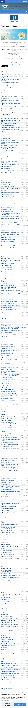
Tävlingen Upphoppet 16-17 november (9, 198)
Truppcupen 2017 (4, 647)
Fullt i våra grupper (5, 402)
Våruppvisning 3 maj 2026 (6, 108)
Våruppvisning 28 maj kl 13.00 (7, 299)
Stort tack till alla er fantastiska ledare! (9, 686)
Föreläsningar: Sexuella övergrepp (8, 516)
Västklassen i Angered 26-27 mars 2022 (9, 367)
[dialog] (14, 699)
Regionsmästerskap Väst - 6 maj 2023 (9, 301)
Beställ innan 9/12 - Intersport (7, 530)
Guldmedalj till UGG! (5, 679)
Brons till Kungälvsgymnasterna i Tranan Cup (10, 610)
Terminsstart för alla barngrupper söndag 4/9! (10, 669)
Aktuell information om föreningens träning (10, 458)
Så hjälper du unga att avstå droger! (8, 307)
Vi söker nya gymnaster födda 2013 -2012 (9, 222)
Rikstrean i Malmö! (5, 271)
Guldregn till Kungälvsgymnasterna (8, 196)
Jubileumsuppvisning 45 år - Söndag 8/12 (10, 476)
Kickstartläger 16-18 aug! (6, 498)
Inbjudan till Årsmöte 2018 (6, 587)
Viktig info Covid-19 (5, 435)
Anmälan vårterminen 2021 (6, 420)
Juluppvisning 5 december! (6, 688)
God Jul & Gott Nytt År (5, 597)
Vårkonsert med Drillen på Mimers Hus (9, 252)
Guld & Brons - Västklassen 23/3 (7, 512)
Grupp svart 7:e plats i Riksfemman (8, 393)
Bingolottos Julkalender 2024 (7, 200)
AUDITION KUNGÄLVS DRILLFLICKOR (9, 437)
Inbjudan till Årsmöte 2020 (6, 462)
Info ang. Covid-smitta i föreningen (8, 416)
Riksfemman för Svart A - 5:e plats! (8, 140)
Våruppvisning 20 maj (5, 573)
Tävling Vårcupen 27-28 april (7, 508)
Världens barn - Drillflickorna (7, 342)
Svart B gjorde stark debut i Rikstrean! (9, 90)
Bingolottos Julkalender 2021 (7, 398)
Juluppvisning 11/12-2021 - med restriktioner (10, 387)
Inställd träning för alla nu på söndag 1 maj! (10, 673)
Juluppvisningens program (6, 383)
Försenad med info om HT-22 (7, 353)
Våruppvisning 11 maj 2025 (6, 184)
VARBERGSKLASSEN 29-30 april (7, 303)
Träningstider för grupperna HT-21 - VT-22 (9, 404)
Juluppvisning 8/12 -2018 (6, 544)
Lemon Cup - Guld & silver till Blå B (8, 241)
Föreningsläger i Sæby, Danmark (7, 186)
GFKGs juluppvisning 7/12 (6, 194)
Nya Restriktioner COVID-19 (6, 427)
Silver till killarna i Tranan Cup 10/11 (8, 480)
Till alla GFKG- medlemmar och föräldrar (9, 444)
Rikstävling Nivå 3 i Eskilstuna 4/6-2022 (9, 359)
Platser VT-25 (3, 190)
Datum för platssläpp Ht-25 (6, 166)
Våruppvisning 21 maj (9, 26)
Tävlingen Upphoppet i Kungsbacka (8, 605)
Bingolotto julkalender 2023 (6, 278)
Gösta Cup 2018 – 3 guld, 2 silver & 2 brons (10, 582)
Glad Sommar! (4, 357)
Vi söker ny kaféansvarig (6, 283)
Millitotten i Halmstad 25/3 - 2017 (8, 643)
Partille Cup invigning (5, 355)
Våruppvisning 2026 (5, 98)
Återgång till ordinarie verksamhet (8, 411)
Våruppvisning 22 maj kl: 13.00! (7, 675)
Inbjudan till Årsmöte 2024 (6, 254)
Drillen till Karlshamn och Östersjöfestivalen (10, 218)
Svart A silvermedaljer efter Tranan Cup (9, 132)
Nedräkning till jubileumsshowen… (8, 239)
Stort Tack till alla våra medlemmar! (8, 671)
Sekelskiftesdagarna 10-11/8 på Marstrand (10, 216)
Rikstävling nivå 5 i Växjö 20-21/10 (8, 276)
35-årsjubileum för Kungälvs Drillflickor (9, 145)
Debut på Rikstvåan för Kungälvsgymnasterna (10, 232)
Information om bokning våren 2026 (8, 123)
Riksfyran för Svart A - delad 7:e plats (9, 203)
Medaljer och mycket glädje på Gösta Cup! (10, 247)
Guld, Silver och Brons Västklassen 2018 (9, 585)
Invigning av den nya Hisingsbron (8, 400)
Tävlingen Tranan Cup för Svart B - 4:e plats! (10, 135)
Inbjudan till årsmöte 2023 (6, 320)
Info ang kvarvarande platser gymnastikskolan (10, 575)
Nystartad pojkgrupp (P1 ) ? (6, 377)
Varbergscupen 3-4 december (7, 332)
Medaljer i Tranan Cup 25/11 (7, 269)
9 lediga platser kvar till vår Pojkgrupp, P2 (9, 624)
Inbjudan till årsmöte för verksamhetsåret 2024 (11, 188)
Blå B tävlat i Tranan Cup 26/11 (7, 267)
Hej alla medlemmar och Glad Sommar (9, 297)
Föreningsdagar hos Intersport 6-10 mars (9, 514)
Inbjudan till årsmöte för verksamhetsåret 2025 (11, 110)
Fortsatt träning (4, 456)
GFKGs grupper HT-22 (5, 348)
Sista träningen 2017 (5, 601)
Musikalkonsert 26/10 (5, 205)
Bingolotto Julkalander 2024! (7, 211)
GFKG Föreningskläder (5, 312)
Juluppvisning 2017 (5, 608)
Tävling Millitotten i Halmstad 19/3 (8, 677)
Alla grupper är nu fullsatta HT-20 (8, 442)
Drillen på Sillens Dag (5, 168)
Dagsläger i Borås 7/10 (5, 614)
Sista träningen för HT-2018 (6, 539)
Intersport (3, 548)
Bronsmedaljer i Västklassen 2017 (8, 645)
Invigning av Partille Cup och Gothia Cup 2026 (10, 74)
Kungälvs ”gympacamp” (6, 318)
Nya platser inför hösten (6, 568)
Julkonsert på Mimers (5, 258)
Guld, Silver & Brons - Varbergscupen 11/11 (10, 546)
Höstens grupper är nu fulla (6, 556)
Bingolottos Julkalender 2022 (7, 344)
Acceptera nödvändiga (7, 704)
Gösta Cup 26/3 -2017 (5, 641)
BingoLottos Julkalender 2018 (7, 554)
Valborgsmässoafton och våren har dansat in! (10, 305)
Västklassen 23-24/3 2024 (6, 250)
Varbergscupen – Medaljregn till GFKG (9, 389)
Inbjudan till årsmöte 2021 (6, 418)
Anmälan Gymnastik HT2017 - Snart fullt (9, 626)
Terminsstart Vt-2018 (5, 599)
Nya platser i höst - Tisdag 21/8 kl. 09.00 (9, 566)
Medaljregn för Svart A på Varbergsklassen (10, 85)
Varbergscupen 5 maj (5, 243)
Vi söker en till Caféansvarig (6, 550)
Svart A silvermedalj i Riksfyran (7, 174)
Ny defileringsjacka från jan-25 (7, 207)
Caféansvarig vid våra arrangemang (8, 620)
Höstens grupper (4, 562)
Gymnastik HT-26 (4, 92)
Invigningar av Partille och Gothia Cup (8, 220)
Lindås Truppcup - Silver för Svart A (8, 106)
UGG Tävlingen (4, 589)
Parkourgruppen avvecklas (6, 564)
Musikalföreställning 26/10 (6, 209)
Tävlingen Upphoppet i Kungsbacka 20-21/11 (10, 391)
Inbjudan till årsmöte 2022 (6, 369)
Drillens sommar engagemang (7, 628)
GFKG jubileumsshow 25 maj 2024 (8, 245)
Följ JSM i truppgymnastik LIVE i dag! (9, 653)
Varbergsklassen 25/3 (5, 580)
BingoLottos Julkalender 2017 (7, 616)
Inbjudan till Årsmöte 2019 (6, 519)
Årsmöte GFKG (4, 649)
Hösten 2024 (3, 228)
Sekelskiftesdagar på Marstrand (7, 285)
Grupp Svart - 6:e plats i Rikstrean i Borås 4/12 (10, 330)
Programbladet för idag (6, 237)
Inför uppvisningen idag (6, 385)
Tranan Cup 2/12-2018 (5, 534)
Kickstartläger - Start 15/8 (6, 446)
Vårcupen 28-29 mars (5, 182)
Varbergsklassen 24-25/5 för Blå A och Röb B (10, 170)
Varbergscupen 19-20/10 (6, 482)
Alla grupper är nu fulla (5, 484)
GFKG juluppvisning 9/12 (6, 265)
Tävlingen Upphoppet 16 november (8, 478)
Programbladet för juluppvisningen (8, 263)
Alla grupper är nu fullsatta (6, 489)
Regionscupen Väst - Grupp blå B (8, 474)
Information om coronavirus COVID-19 (9, 460)
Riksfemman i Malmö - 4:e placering (8, 177)
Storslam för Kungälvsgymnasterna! (8, 681)
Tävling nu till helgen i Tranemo (7, 612)
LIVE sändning (4, 655)
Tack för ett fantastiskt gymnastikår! (8, 230)
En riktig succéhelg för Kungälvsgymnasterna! (10, 192)
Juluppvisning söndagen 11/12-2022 (8, 334)
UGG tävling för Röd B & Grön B (7, 125)
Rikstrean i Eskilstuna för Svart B (7, 172)
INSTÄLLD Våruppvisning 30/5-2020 (8, 454)
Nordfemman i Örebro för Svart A (8, 87)
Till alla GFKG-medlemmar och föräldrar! (9, 452)
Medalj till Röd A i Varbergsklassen (8, 273)
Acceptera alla (20, 704)
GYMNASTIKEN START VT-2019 (7, 532)
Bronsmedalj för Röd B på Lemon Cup (9, 96)
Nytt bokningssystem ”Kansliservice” (8, 409)
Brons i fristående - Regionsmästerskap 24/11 (10, 536)
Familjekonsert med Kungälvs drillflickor (9, 340)
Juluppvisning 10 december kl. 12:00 (8, 663)
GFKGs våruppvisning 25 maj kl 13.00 (8, 506)
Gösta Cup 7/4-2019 (5, 510)
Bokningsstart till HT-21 (6, 406)
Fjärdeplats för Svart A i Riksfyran (8, 94)
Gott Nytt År (3, 256)
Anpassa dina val (5, 700)
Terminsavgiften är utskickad (7, 116)
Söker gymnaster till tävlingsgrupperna (9, 322)
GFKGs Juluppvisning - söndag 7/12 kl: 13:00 (10, 127)
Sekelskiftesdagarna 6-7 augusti (8, 346)
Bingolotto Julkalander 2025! (7, 150)
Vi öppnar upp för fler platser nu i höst (9, 618)
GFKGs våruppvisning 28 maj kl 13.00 (8, 365)
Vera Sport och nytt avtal (6, 552)
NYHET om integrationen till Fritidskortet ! (9, 118)
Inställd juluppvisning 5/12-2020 (7, 433)
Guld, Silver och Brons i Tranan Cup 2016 (9, 665)
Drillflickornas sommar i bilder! (7, 667)
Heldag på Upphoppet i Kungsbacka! (9, 658)
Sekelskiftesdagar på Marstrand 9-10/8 (9, 156)
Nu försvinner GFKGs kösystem (7, 639)
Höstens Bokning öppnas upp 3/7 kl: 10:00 (10, 164)
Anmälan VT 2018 (4, 603)
